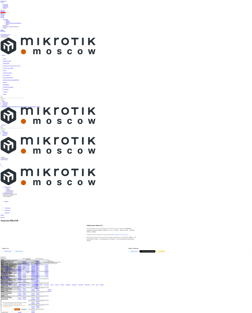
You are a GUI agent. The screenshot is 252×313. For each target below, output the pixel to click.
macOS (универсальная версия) (148, 251)
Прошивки (5, 19)
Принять (17, 309)
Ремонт (4, 8)
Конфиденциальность (5, 282)
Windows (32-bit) (19, 251)
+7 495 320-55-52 (4, 35)
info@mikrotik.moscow (5, 34)
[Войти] (1, 162)
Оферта (12, 282)
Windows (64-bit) (8, 251)
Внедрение (5, 4)
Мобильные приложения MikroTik (13, 23)
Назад (7, 188)
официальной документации (121, 234)
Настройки (24, 309)
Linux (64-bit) (161, 251)
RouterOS (8, 21)
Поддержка (5, 6)
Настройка (5, 5)
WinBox (7, 20)
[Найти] (3, 100)
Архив (7, 24)
